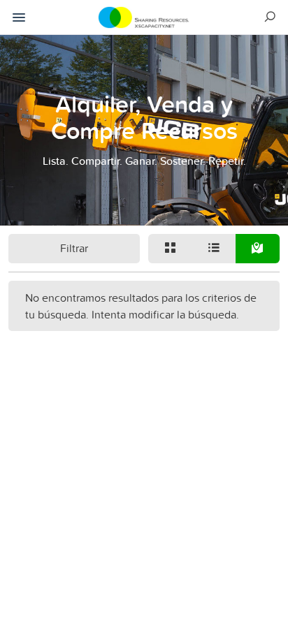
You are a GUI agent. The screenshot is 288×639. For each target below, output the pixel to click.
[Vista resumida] (170, 248)
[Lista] (214, 248)
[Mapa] (258, 248)
